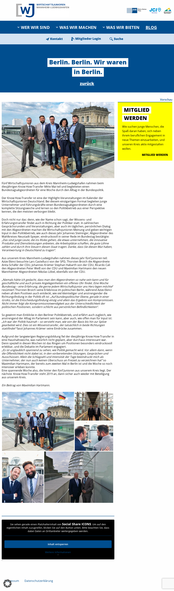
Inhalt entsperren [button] (58, 544)
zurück (87, 83)
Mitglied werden (155, 154)
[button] (7, 583)
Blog (151, 27)
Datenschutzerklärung (38, 581)
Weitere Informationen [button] (58, 552)
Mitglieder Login (88, 39)
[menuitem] (34, 27)
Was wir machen (78, 27)
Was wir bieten (123, 27)
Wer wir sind (35, 27)
